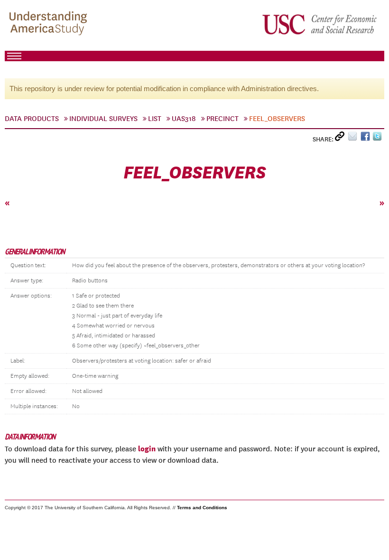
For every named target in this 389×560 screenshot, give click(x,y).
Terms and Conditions (202, 507)
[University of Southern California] (320, 24)
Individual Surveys (103, 118)
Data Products (32, 118)
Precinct (222, 118)
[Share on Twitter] (378, 138)
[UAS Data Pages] (49, 24)
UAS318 (184, 118)
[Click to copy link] (341, 138)
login (147, 448)
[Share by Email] (354, 138)
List (154, 118)
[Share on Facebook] (366, 138)
